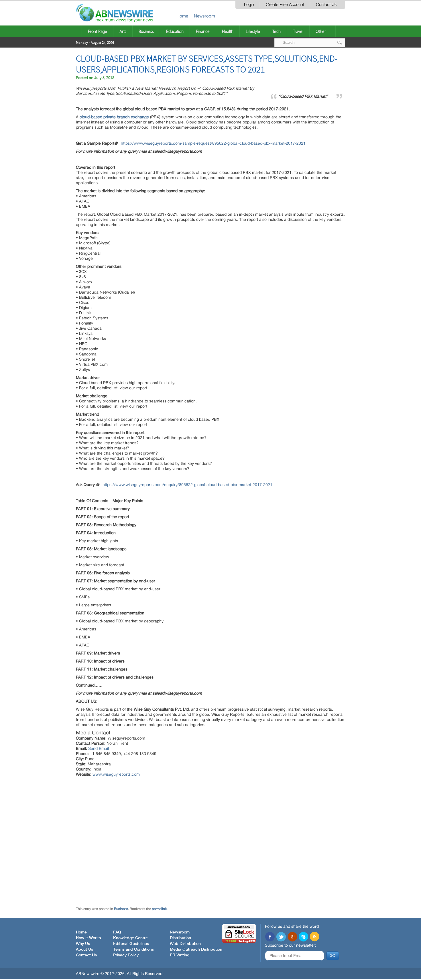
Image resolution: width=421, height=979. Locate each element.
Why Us (83, 944)
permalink (159, 909)
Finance (203, 31)
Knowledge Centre (130, 938)
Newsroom (204, 15)
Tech (276, 31)
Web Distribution (185, 944)
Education (175, 31)
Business (146, 31)
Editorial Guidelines (131, 944)
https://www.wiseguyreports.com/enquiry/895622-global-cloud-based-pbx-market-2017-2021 (187, 484)
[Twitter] (281, 937)
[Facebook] (270, 937)
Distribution (180, 938)
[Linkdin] (292, 937)
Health (227, 31)
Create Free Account (285, 5)
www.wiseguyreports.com (116, 774)
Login (249, 5)
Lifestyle (253, 31)
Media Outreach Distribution (196, 949)
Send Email (98, 748)
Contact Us (326, 5)
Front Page (97, 31)
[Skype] (303, 937)
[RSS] (314, 937)
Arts (122, 31)
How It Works (88, 938)
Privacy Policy (126, 955)
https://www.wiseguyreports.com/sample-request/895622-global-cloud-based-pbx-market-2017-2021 (213, 143)
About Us (84, 949)
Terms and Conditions (133, 949)
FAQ (117, 932)
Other (321, 31)
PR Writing (179, 955)
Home (182, 15)
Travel (298, 31)
